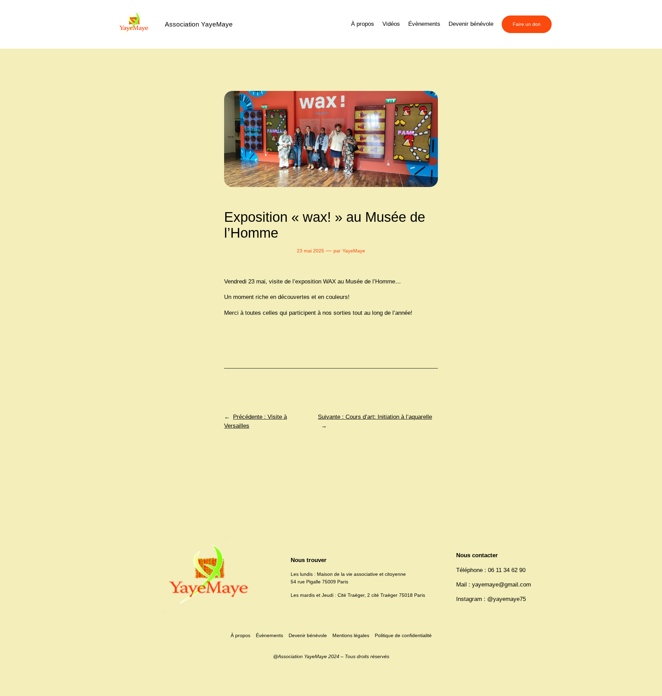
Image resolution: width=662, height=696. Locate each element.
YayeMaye (353, 250)
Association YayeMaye (199, 24)
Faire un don (527, 24)
